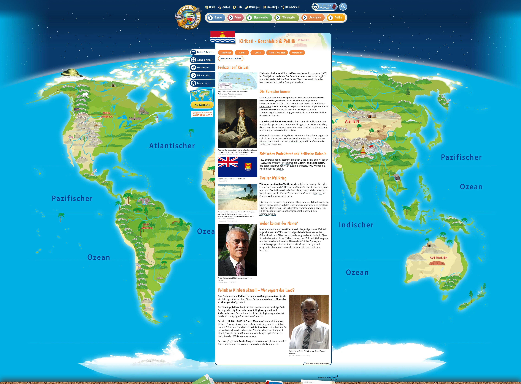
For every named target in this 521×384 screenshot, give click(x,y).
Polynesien (317, 79)
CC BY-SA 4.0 (305, 356)
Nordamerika (261, 17)
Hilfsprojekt (203, 67)
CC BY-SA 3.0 (232, 221)
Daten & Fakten (205, 52)
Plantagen (322, 127)
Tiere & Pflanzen (277, 52)
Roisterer (223, 221)
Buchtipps (273, 7)
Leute (258, 52)
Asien (238, 17)
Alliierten (317, 193)
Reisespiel (254, 7)
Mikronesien (270, 79)
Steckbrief (225, 52)
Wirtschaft (297, 52)
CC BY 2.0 (232, 282)
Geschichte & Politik (230, 58)
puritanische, (295, 141)
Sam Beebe (224, 282)
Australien (315, 17)
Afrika (338, 17)
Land (241, 52)
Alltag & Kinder (204, 59)
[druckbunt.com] (328, 377)
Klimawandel (292, 7)
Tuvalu (278, 207)
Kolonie (279, 168)
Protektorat (287, 162)
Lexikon (226, 7)
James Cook (265, 106)
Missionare (265, 141)
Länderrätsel (203, 83)
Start (212, 7)
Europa (218, 17)
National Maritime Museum (229, 154)
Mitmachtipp (203, 75)
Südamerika (288, 17)
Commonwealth (267, 213)
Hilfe (239, 7)
